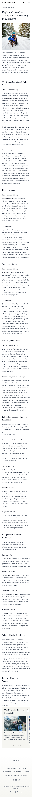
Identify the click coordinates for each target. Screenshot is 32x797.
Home (8, 768)
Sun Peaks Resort (8, 272)
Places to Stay (17, 772)
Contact (16, 775)
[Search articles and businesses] (24, 3)
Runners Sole (6, 559)
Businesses (8, 775)
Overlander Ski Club (11, 98)
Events (24, 768)
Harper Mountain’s (8, 575)
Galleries (27, 772)
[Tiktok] (19, 780)
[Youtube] (16, 780)
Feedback (16, 760)
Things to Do (6, 772)
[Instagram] (13, 780)
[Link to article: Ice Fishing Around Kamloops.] (15, 723)
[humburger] (29, 2)
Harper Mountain (8, 198)
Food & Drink (15, 768)
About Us (24, 775)
